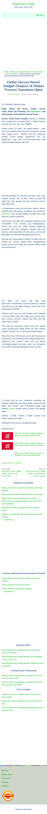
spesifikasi (6, 213)
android (11, 408)
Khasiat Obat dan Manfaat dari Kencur (16, 584)
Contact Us (6, 778)
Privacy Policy (7, 774)
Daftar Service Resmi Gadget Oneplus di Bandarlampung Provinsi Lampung (35, 472)
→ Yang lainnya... (8, 519)
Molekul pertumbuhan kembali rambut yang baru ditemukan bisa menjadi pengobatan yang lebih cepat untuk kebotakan (21, 501)
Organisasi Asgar (23, 4)
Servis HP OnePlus (14, 463)
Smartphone (36, 111)
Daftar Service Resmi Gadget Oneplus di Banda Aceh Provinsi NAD (11, 472)
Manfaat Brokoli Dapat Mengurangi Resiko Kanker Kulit (22, 494)
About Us (5, 770)
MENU (41, 15)
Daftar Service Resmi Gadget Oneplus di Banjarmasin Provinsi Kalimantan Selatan (29, 444)
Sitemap (5, 782)
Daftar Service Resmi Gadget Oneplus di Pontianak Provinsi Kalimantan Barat (29, 454)
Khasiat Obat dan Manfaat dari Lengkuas (17, 588)
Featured (5, 786)
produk (15, 223)
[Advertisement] (23, 43)
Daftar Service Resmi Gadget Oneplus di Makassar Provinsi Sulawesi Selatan (29, 434)
